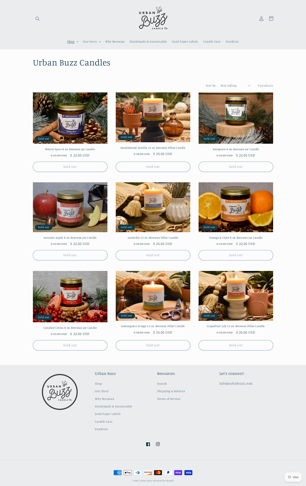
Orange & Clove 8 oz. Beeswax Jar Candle (236, 237)
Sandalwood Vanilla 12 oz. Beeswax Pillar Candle (153, 147)
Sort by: (211, 85)
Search (162, 383)
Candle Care (103, 421)
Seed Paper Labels (108, 413)
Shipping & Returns (171, 391)
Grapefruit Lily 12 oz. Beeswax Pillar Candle (236, 326)
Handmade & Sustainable (113, 406)
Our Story (102, 391)
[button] (37, 18)
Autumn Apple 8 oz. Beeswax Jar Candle (70, 237)
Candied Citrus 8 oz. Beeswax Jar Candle (70, 327)
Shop (98, 383)
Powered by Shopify (163, 480)
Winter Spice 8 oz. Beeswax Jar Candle (70, 149)
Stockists (101, 429)
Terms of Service (168, 398)
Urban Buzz (145, 480)
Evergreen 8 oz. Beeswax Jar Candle (236, 149)
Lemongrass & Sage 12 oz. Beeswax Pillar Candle (153, 326)
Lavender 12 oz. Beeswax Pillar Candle (153, 237)
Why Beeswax (104, 398)
